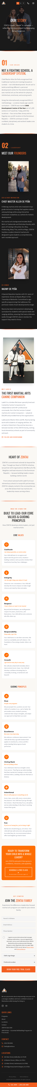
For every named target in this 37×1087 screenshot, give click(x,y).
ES (20, 3)
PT (23, 3)
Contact (4, 1025)
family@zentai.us (9, 1046)
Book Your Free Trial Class (18, 969)
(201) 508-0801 (8, 1043)
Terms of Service (21, 949)
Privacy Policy (30, 947)
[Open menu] (33, 3)
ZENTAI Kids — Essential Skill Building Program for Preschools (17, 1032)
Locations (5, 1022)
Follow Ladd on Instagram (13, 437)
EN (17, 3)
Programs (5, 1016)
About (3, 1019)
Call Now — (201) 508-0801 (20, 1085)
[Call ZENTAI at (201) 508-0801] (28, 3)
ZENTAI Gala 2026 (7, 1028)
